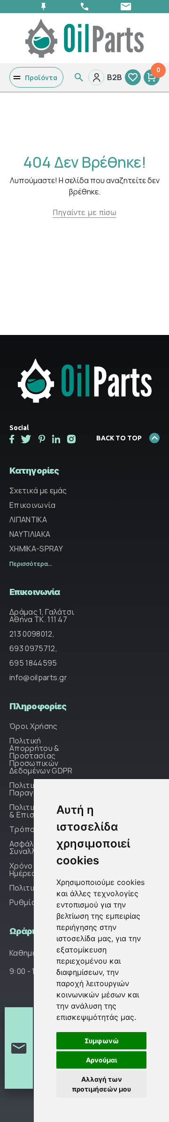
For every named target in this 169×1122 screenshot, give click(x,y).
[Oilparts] (84, 37)
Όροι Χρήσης (33, 726)
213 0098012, (31, 634)
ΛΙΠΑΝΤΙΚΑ (28, 519)
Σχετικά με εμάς (38, 490)
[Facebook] (11, 439)
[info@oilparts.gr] (126, 6)
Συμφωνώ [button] (101, 1041)
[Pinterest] (41, 439)
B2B (114, 77)
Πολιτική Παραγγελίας (33, 789)
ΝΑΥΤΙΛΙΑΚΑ (29, 534)
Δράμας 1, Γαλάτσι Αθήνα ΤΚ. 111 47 (41, 615)
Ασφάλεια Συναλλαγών (31, 847)
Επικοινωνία (32, 505)
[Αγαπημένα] (133, 77)
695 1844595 (33, 663)
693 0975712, (33, 648)
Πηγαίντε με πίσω (84, 212)
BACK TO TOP (119, 438)
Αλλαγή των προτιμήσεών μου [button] (101, 1084)
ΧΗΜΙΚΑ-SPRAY (36, 548)
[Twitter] (26, 439)
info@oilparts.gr (38, 677)
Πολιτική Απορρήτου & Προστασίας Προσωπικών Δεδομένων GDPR (40, 756)
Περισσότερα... (30, 563)
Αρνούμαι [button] (101, 1060)
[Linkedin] (56, 439)
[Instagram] (71, 439)
